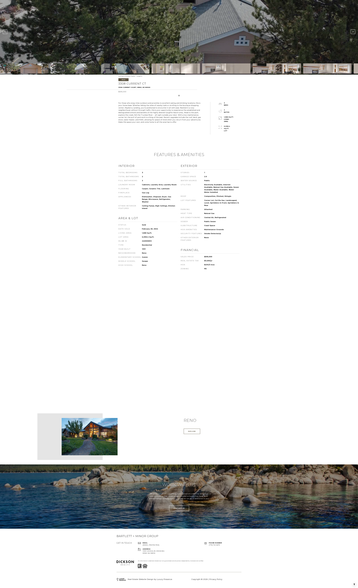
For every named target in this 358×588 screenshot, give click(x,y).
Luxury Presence (164, 579)
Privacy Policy (215, 579)
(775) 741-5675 (214, 545)
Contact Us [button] (179, 508)
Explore (192, 431)
